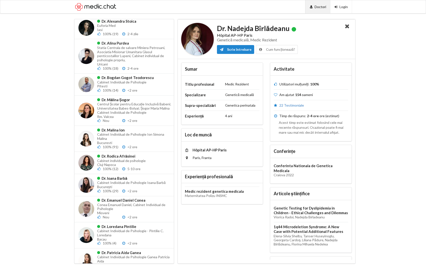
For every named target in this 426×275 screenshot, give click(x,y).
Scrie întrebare (238, 49)
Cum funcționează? (280, 49)
